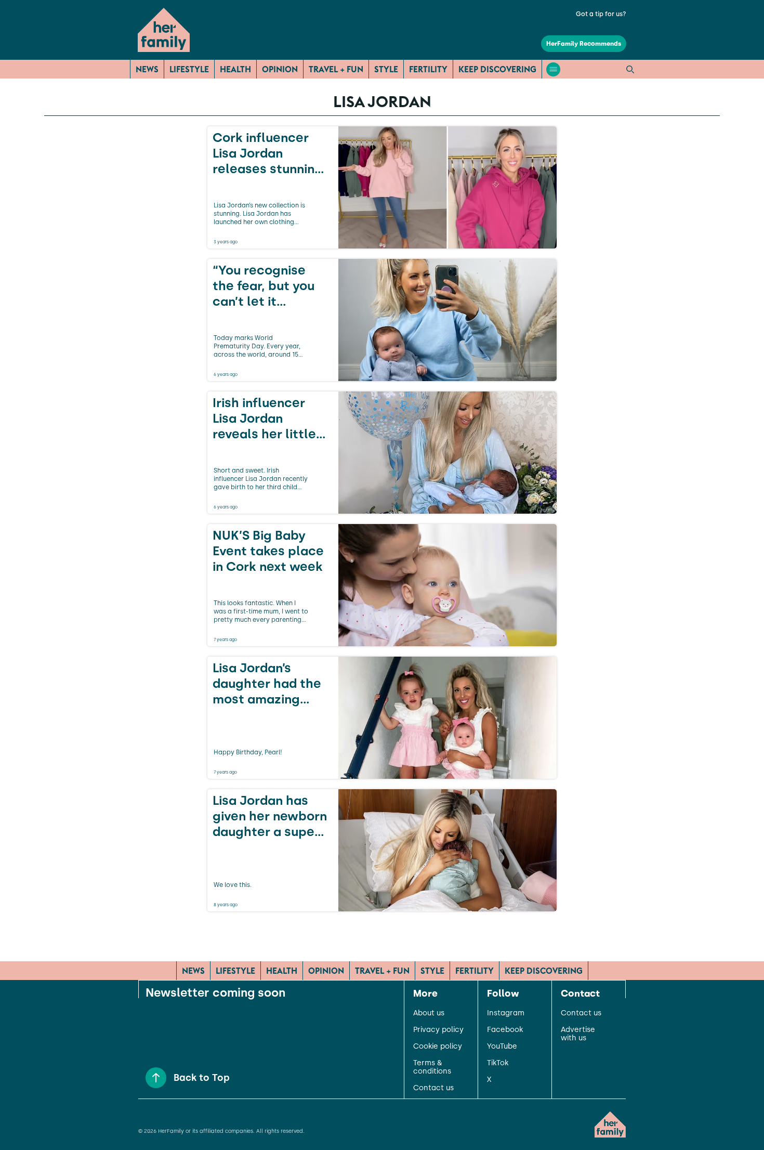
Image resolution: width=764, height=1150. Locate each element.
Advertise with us (578, 1034)
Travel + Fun (336, 69)
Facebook (505, 1030)
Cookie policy (437, 1046)
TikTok (497, 1063)
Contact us (433, 1088)
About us (428, 1013)
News (147, 69)
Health (235, 69)
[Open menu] (553, 69)
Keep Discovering (497, 69)
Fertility (428, 69)
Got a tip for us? (601, 14)
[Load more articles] (382, 934)
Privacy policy (438, 1030)
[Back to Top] (156, 1077)
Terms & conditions (432, 1067)
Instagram (505, 1013)
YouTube (502, 1046)
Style (386, 69)
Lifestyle (189, 69)
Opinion (280, 69)
